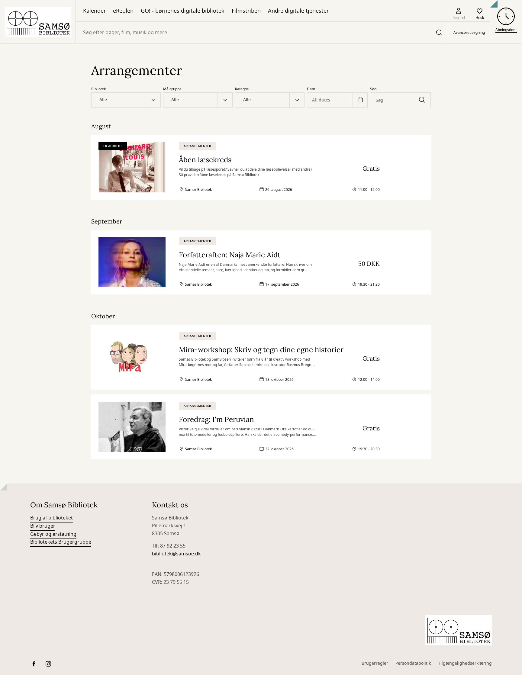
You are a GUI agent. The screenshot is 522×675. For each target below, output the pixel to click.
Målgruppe (172, 89)
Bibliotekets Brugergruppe (60, 542)
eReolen (123, 11)
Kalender (94, 11)
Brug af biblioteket (51, 518)
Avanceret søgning (469, 32)
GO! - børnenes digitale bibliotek (182, 11)
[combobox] (262, 32)
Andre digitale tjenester (298, 11)
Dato (311, 89)
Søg (373, 89)
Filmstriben (246, 11)
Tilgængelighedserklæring (465, 663)
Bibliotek (98, 89)
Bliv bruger (42, 526)
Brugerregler (375, 663)
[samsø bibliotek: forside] (38, 21)
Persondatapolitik (413, 663)
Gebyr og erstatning (53, 534)
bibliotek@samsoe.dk (176, 554)
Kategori (242, 89)
